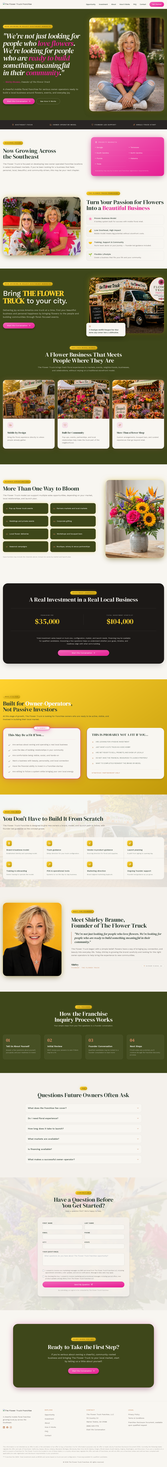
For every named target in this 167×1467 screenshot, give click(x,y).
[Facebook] (7, 1427)
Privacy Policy (133, 1414)
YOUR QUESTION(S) (50, 1252)
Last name (89, 1223)
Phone (87, 1233)
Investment (103, 4)
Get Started (156, 4)
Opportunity (90, 4)
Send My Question (82, 1285)
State (87, 1242)
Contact (143, 4)
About (113, 4)
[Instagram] (11, 1427)
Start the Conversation (17, 101)
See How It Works (48, 101)
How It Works (50, 1427)
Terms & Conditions (136, 1418)
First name (48, 1223)
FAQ (134, 4)
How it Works (124, 4)
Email (45, 1233)
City (44, 1242)
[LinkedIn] (4, 1427)
